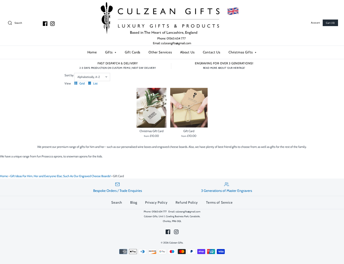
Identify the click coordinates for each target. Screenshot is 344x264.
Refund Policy (187, 202)
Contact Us (212, 52)
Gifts (111, 52)
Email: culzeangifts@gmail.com (172, 43)
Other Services (160, 52)
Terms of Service (219, 202)
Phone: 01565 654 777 (171, 38)
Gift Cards (133, 52)
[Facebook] (45, 23)
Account (315, 22)
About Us (187, 52)
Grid (82, 83)
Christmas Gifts (243, 52)
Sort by (69, 75)
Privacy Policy (156, 202)
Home (92, 52)
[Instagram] (52, 23)
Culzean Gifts (176, 242)
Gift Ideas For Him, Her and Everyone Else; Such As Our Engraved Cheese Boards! (60, 176)
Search (116, 202)
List (95, 83)
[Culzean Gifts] (172, 2)
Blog (133, 202)
